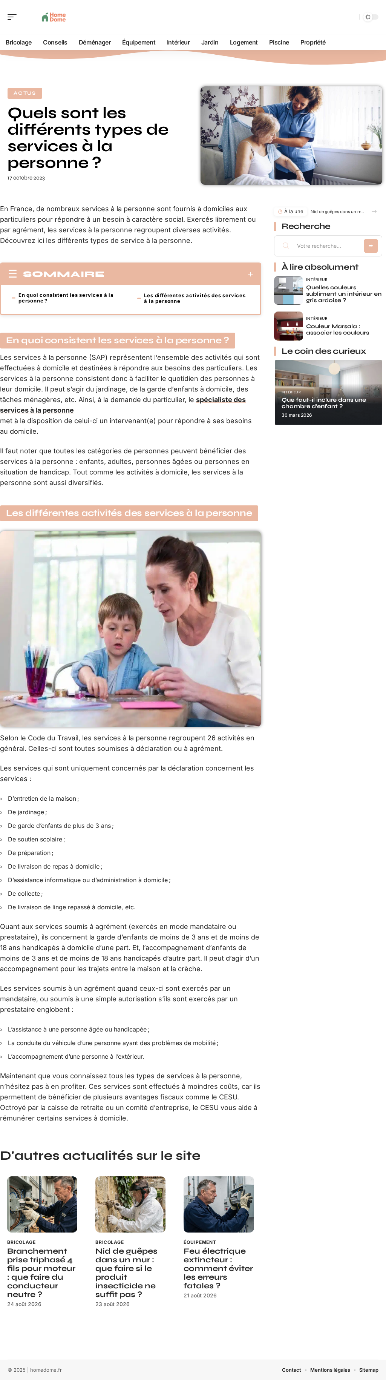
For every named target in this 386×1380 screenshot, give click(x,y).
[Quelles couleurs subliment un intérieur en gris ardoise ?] (288, 290)
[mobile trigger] (14, 17)
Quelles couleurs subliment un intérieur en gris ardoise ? (343, 294)
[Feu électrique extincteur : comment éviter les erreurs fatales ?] (219, 1204)
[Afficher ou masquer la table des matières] (179, 274)
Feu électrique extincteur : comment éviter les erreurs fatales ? (218, 1268)
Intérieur (317, 279)
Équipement (200, 1242)
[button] (374, 211)
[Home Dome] (54, 17)
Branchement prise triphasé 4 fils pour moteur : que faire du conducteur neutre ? (41, 1272)
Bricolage (21, 1242)
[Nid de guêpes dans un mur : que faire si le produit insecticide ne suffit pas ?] (130, 1204)
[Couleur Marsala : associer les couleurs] (288, 326)
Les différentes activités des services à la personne (194, 298)
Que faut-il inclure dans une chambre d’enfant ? (324, 403)
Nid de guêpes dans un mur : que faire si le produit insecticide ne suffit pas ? (126, 1272)
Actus (25, 93)
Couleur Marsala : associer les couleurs (337, 329)
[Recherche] (352, 17)
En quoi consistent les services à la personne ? (66, 298)
